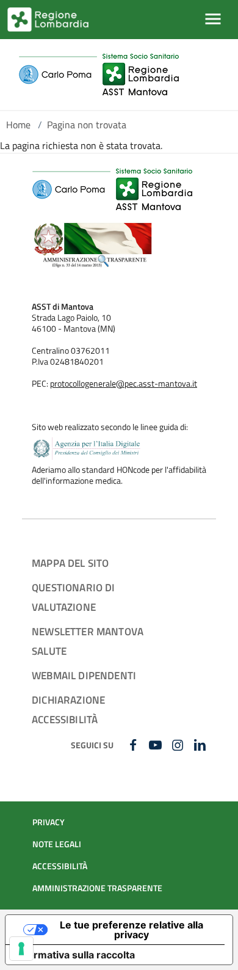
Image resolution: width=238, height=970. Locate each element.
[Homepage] (98, 74)
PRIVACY (48, 822)
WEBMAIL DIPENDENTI (84, 675)
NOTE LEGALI (56, 844)
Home (18, 124)
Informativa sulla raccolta (75, 955)
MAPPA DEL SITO (70, 563)
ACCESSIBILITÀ (59, 866)
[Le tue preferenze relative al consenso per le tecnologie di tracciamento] (21, 948)
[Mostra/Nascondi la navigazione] (213, 19)
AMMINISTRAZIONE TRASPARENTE (97, 888)
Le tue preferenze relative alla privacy (131, 930)
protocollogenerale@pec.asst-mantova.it (123, 383)
